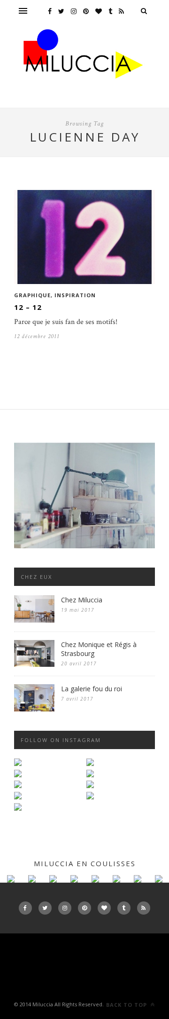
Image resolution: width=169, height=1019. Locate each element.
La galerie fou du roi (91, 688)
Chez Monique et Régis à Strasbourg (99, 649)
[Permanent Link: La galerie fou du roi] (34, 709)
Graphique (32, 295)
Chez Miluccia (81, 599)
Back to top (127, 1004)
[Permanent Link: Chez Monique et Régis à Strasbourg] (34, 665)
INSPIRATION (75, 295)
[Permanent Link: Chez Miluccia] (34, 620)
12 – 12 (28, 307)
